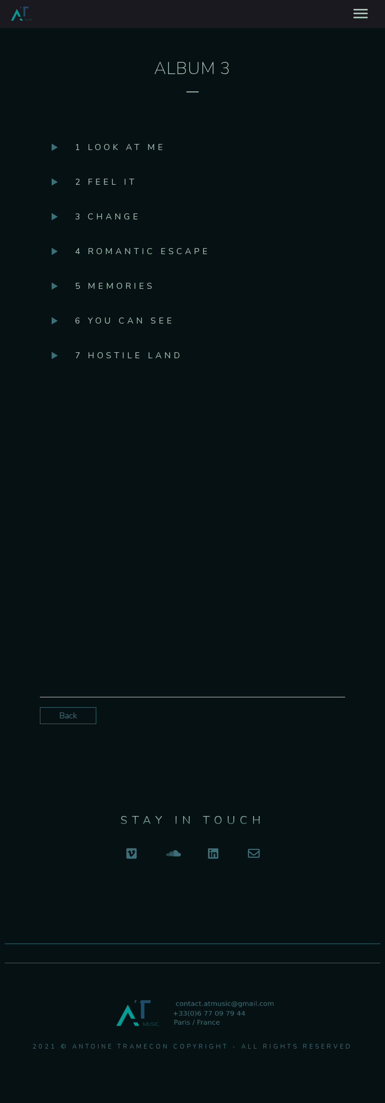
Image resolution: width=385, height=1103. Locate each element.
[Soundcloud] (172, 853)
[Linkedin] (213, 853)
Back (68, 715)
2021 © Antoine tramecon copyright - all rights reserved (192, 1047)
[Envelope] (254, 853)
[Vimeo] (131, 853)
